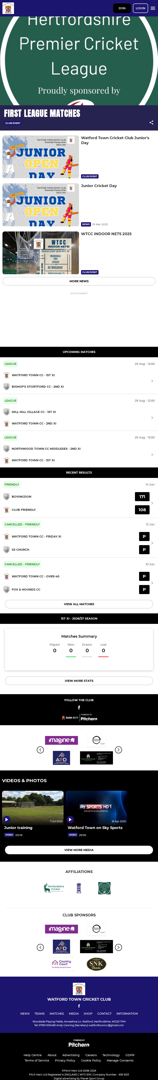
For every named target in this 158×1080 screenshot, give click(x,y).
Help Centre (33, 1055)
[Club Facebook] (79, 708)
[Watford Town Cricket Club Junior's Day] (40, 156)
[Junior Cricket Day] (40, 204)
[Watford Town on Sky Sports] (96, 808)
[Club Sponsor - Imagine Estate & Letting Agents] (61, 741)
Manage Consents (120, 1060)
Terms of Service (37, 1060)
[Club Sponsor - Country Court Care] (61, 964)
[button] (151, 123)
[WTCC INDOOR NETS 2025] (40, 252)
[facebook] (79, 1006)
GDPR (129, 1055)
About (52, 1055)
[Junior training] (33, 808)
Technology (111, 1055)
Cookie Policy (91, 1060)
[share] (151, 123)
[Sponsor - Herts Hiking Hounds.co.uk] (96, 758)
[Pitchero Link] (89, 719)
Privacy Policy (65, 1060)
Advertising (71, 1055)
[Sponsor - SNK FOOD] (96, 964)
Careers (91, 1055)
